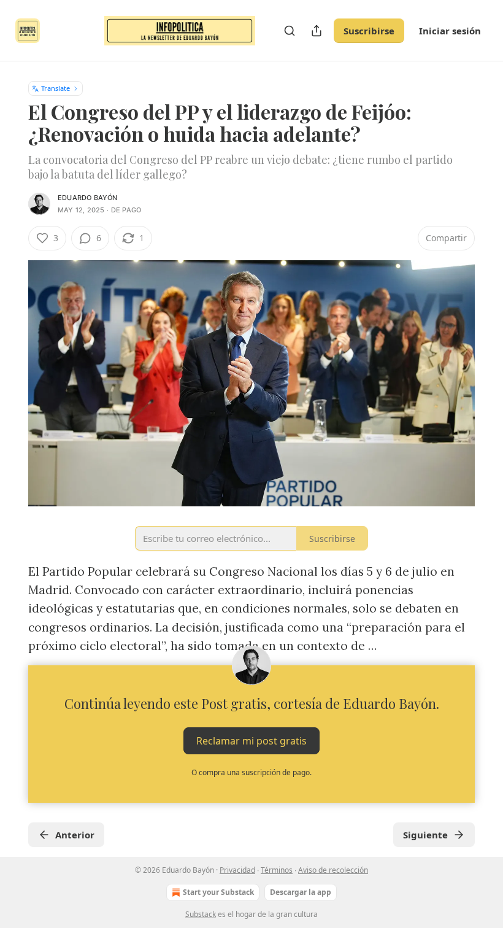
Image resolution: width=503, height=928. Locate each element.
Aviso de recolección (333, 870)
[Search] (289, 30)
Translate (55, 88)
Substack (200, 914)
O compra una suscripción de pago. (251, 772)
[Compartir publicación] (316, 30)
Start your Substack (218, 892)
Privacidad (237, 870)
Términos (277, 870)
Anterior (74, 835)
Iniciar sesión (450, 31)
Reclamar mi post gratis (251, 740)
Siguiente (425, 835)
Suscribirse (369, 31)
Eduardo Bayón (88, 197)
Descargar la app (300, 892)
